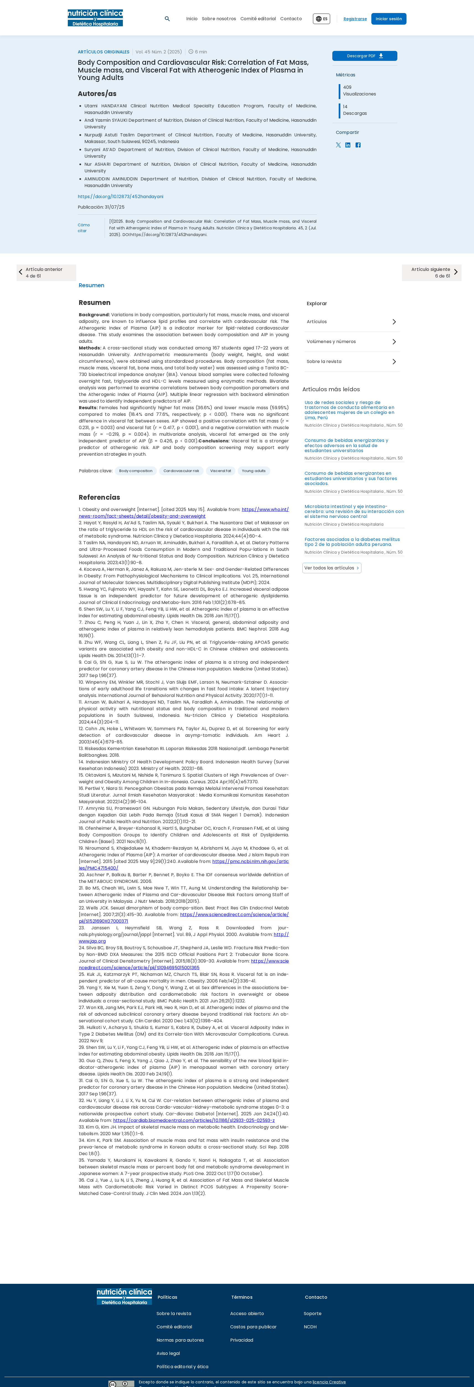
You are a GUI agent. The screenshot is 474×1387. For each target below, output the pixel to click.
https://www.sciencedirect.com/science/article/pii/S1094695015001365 (184, 964)
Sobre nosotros (219, 18)
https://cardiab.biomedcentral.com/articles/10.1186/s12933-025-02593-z (194, 1120)
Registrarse (355, 19)
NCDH (310, 1327)
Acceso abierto (247, 1313)
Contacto (291, 18)
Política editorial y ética (183, 1366)
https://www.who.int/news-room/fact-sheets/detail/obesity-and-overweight (184, 512)
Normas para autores (180, 1340)
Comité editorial (258, 18)
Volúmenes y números (331, 341)
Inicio (192, 18)
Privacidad (241, 1340)
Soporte (313, 1313)
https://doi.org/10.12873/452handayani (121, 196)
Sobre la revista (324, 361)
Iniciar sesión (389, 19)
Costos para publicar (253, 1327)
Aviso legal (168, 1353)
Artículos (317, 321)
